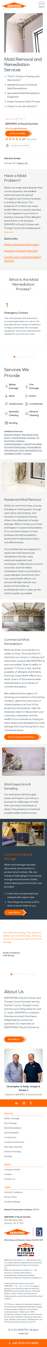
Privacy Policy (10, 1197)
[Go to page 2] (17, 356)
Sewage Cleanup (12, 434)
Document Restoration (15, 447)
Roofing (8, 1156)
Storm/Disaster (11, 1132)
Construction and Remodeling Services (22, 258)
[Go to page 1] (14, 356)
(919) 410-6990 (17, 133)
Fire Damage (10, 1123)
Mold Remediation (13, 1128)
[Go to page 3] (20, 356)
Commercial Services (14, 1142)
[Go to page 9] (35, 974)
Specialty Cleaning (13, 1147)
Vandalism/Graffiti (12, 453)
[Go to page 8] (32, 974)
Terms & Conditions (13, 1192)
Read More (13, 1039)
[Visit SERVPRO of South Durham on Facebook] (31, 1103)
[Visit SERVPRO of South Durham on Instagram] (24, 1103)
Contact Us (9, 1179)
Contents (26, 453)
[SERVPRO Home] (14, 4)
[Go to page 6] (29, 356)
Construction (10, 1137)
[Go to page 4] (23, 356)
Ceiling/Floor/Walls (32, 444)
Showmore (9, 232)
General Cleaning (12, 1151)
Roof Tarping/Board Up (30, 450)
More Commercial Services (21, 737)
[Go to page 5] (26, 356)
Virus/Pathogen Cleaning (23, 437)
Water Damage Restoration (21, 244)
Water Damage (11, 1118)
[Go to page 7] (32, 356)
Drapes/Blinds (34, 447)
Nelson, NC (22, 163)
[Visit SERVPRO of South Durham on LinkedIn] (16, 1103)
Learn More (14, 912)
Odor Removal (11, 450)
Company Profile (12, 1169)
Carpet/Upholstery (13, 444)
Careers (8, 1174)
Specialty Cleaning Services (21, 250)
